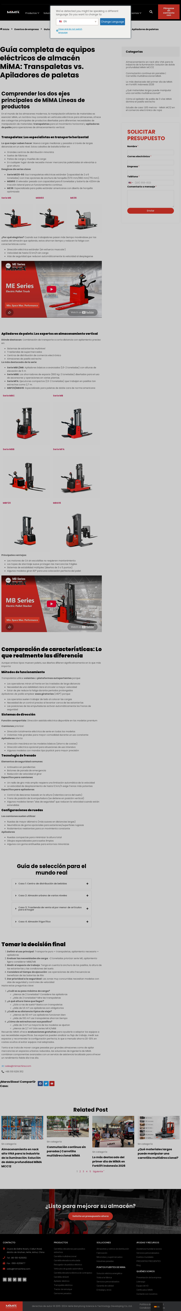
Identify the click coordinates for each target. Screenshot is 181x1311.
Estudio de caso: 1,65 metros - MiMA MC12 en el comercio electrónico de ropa (150, 109)
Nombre (132, 146)
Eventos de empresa (26, 29)
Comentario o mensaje (142, 186)
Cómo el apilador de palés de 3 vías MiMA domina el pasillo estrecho (149, 100)
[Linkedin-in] (10, 1279)
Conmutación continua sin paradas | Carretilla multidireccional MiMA (146, 75)
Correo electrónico (139, 156)
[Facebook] (5, 1279)
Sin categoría (8, 1144)
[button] (151, 12)
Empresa (133, 166)
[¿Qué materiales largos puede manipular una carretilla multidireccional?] (159, 1127)
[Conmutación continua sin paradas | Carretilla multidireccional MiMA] (68, 1126)
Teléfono (133, 176)
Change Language (112, 21)
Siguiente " (98, 1171)
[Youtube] (24, 1279)
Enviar (150, 210)
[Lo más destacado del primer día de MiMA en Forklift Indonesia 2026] (113, 1131)
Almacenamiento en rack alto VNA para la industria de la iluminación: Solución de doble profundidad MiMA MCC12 (150, 64)
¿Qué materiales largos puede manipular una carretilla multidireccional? (148, 92)
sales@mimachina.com (18, 1066)
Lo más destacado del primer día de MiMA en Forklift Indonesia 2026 (149, 83)
